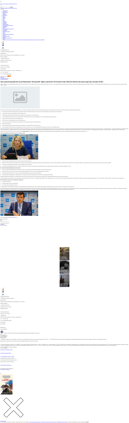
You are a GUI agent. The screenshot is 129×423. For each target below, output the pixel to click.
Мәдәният (12, 3)
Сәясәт (1, 3)
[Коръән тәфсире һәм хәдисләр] (3, 42)
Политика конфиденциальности (5, 365)
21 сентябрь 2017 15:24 (4, 78)
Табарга (11, 7)
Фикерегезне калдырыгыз (5, 223)
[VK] (3, 43)
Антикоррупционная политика (5, 353)
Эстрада (15, 3)
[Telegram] (2, 44)
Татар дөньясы (5, 3)
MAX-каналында (12, 217)
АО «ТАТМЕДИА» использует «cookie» (7, 356)
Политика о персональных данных (6, 349)
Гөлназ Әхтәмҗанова (4, 79)
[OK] (3, 46)
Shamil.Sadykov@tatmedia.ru (5, 369)
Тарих (9, 3)
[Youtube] (3, 45)
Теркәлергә (2, 224)
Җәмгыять (2, 77)
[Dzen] (3, 48)
